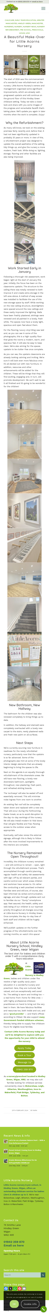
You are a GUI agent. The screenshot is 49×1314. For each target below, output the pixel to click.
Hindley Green (24, 23)
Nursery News (29, 27)
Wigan (22, 33)
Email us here (14, 1245)
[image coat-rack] (24, 545)
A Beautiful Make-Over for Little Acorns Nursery (24, 41)
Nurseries (8, 27)
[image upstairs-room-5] (24, 476)
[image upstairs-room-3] (24, 407)
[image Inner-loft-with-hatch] (24, 232)
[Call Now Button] (43, 1309)
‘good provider (16, 1014)
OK (14, 1304)
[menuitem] (42, 8)
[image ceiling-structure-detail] (24, 212)
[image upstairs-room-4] (24, 441)
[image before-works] (24, 191)
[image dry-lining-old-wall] (24, 170)
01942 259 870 (23, 1)
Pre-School (25, 30)
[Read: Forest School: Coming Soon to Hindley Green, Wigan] (6, 1151)
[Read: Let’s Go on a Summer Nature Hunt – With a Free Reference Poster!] (6, 1141)
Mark (35, 1110)
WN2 (28, 33)
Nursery (18, 27)
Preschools (37, 30)
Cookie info (30, 1304)
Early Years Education (25, 20)
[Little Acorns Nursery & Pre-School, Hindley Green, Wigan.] (20, 8)
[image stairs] (24, 614)
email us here (37, 1)
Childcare (9, 20)
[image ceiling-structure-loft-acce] (24, 253)
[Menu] (42, 8)
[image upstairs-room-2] (24, 580)
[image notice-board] (24, 649)
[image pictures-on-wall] (24, 510)
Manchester (37, 23)
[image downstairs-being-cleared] (24, 683)
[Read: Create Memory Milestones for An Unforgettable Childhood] (6, 1161)
